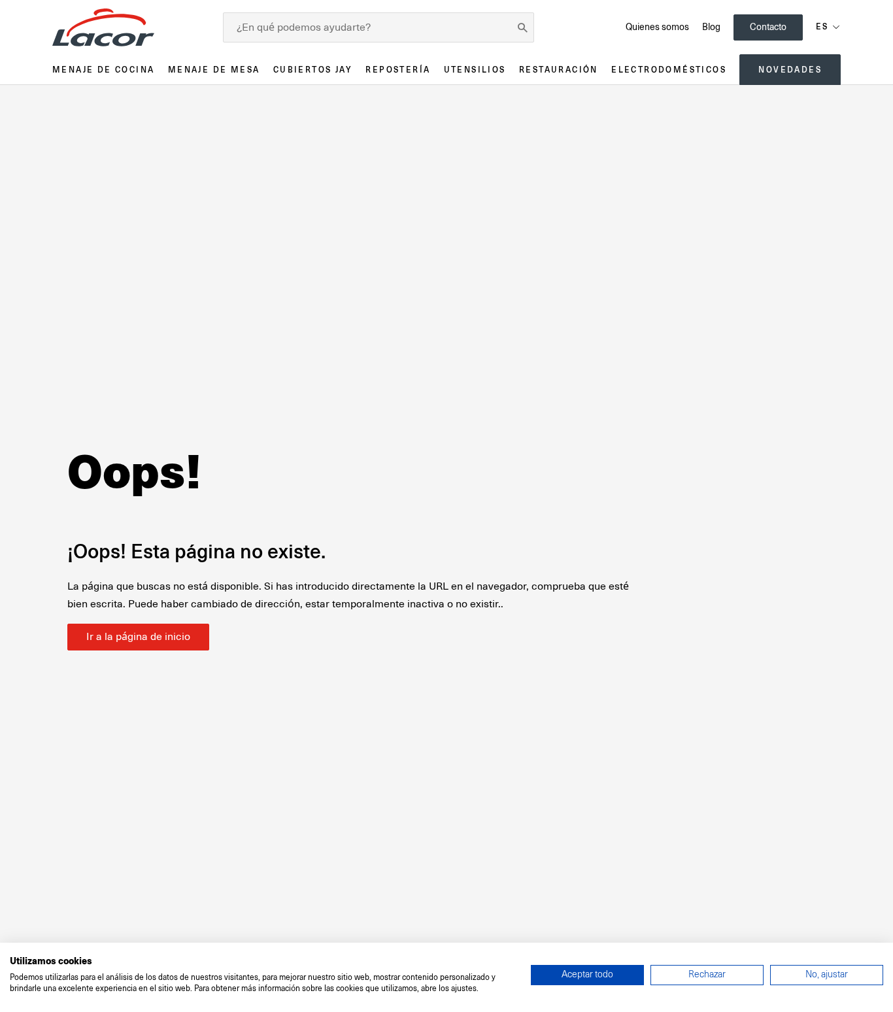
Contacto (768, 27)
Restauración (558, 69)
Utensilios (475, 69)
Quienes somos (657, 27)
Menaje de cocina (103, 69)
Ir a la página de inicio (138, 637)
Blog (711, 27)
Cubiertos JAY (312, 69)
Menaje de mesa (214, 69)
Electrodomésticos (668, 69)
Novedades (790, 69)
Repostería (397, 69)
